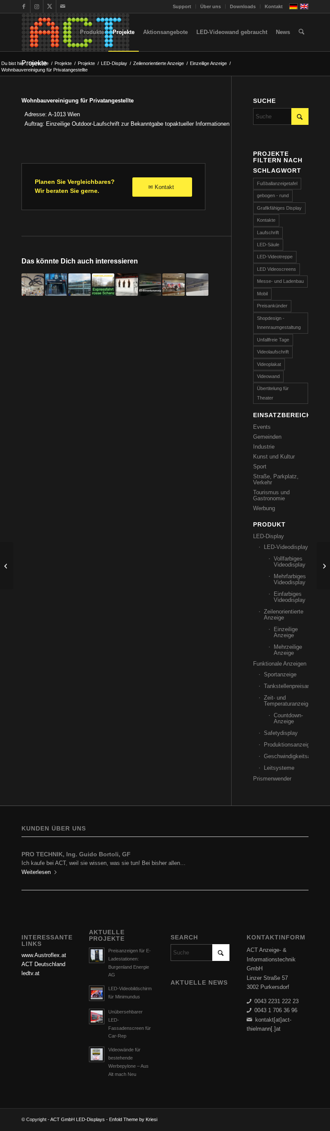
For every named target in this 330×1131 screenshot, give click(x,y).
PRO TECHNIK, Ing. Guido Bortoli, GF (76, 854)
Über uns (210, 6)
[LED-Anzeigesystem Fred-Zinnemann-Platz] (197, 284)
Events (262, 427)
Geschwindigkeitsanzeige (286, 756)
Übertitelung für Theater (273, 393)
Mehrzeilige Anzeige (288, 650)
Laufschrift (268, 232)
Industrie (264, 446)
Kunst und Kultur (274, 456)
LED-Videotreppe (275, 256)
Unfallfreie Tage (273, 339)
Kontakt (274, 6)
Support (182, 6)
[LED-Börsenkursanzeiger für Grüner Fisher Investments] (150, 284)
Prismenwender (272, 778)
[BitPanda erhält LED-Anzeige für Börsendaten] (56, 284)
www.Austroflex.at (43, 955)
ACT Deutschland (43, 964)
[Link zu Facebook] (24, 6)
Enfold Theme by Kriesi (133, 1119)
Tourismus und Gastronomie (271, 495)
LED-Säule (268, 244)
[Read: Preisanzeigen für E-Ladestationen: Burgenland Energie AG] (96, 955)
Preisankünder (272, 305)
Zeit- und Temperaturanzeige (286, 700)
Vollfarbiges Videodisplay (290, 561)
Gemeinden (267, 437)
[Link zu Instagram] (37, 6)
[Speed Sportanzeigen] (6, 565)
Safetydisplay (281, 733)
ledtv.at (30, 973)
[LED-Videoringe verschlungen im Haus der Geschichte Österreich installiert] (32, 284)
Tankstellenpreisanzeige (286, 686)
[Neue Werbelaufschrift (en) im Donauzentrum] (173, 284)
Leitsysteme (279, 768)
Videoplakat (269, 364)
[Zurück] (34, 860)
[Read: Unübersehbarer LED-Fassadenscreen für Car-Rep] (96, 1016)
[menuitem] (182, 6)
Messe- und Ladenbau (280, 281)
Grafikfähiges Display (279, 208)
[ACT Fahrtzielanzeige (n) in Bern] (103, 284)
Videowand (268, 376)
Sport (259, 466)
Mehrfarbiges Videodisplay (290, 579)
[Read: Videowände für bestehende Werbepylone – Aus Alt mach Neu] (96, 1054)
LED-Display (268, 536)
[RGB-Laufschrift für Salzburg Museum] (127, 284)
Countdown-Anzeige (288, 718)
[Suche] (301, 32)
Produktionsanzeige (286, 744)
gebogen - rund (273, 195)
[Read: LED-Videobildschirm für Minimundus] (96, 993)
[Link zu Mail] (62, 6)
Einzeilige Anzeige (286, 632)
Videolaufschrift (273, 351)
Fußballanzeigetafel (277, 183)
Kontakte (266, 220)
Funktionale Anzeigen (279, 663)
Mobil (262, 293)
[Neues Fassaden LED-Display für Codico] (79, 284)
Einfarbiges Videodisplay (290, 597)
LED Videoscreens (276, 269)
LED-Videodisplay (286, 547)
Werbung (264, 508)
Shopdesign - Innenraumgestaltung (279, 323)
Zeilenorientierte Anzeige (283, 614)
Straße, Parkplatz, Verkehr (276, 479)
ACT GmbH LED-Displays (77, 1119)
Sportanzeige (280, 674)
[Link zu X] (49, 6)
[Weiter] (296, 860)
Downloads (243, 6)
